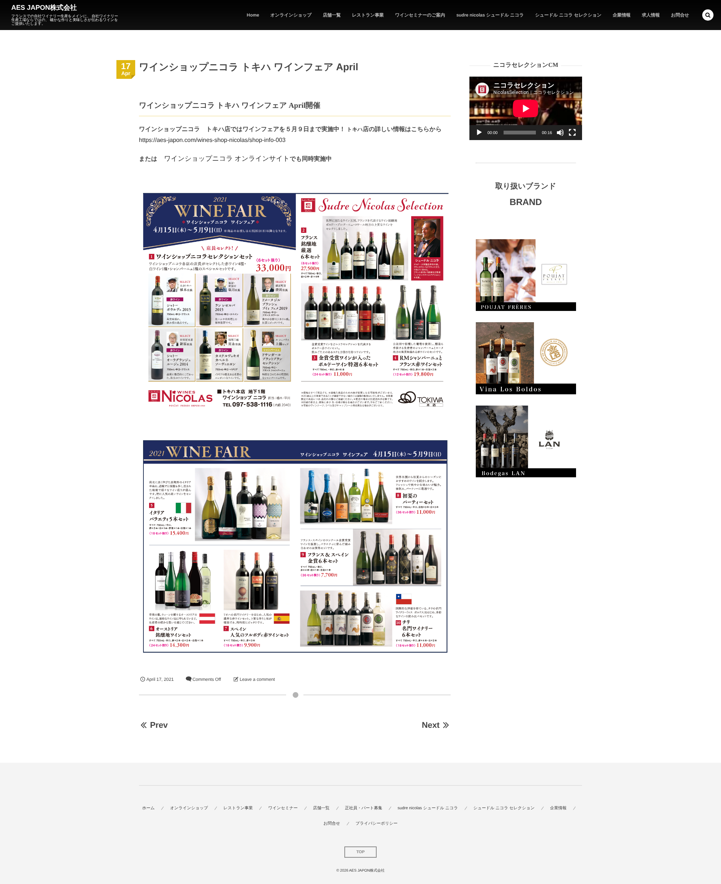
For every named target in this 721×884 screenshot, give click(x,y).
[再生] (479, 132)
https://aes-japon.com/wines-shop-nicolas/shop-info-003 (212, 140)
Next (430, 725)
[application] (525, 108)
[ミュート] (560, 132)
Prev (158, 725)
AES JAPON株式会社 (44, 7)
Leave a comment (257, 679)
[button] (707, 15)
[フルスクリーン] (572, 132)
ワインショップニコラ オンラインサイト (227, 158)
